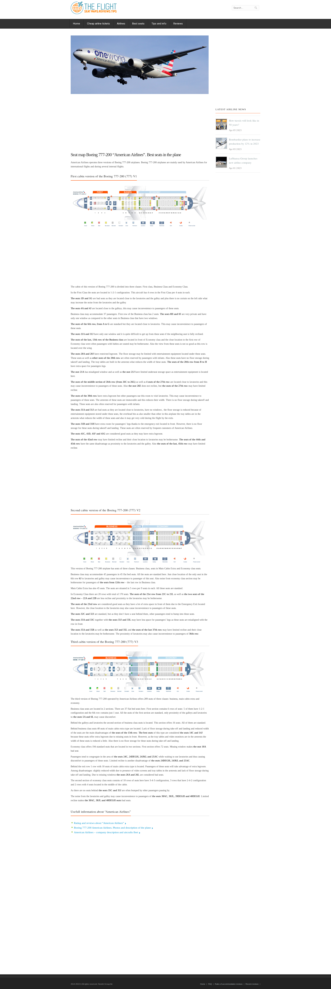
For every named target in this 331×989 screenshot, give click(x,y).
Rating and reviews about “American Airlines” (99, 823)
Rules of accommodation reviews (229, 984)
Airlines (121, 23)
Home (76, 23)
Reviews (178, 23)
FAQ (210, 984)
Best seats (138, 23)
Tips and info (159, 23)
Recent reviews (252, 984)
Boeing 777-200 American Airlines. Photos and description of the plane (112, 827)
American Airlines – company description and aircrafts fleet (106, 832)
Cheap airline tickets (98, 23)
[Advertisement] (140, 121)
